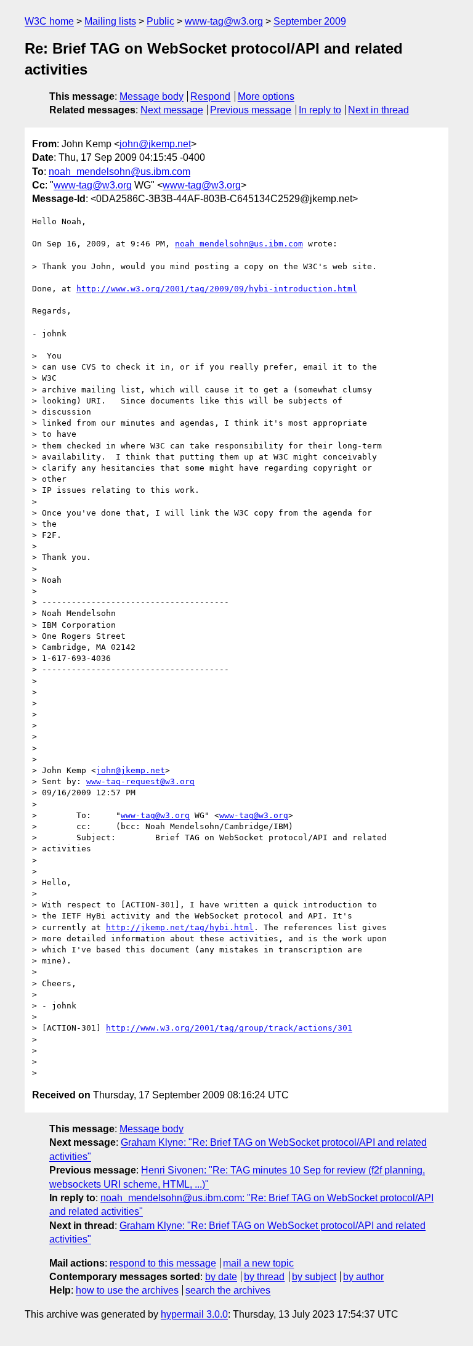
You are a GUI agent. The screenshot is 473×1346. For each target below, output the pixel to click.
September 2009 (309, 21)
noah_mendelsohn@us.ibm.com (119, 171)
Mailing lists (110, 21)
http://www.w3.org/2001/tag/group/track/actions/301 (229, 1027)
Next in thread (378, 110)
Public (160, 21)
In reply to (320, 110)
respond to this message (163, 1263)
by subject (314, 1276)
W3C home (49, 21)
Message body (151, 96)
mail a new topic (258, 1263)
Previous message (250, 110)
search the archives (227, 1290)
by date (221, 1276)
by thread (264, 1276)
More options (266, 96)
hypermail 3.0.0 (194, 1314)
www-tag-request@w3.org (140, 781)
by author (363, 1276)
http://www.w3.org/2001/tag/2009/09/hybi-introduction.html (216, 288)
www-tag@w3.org (224, 21)
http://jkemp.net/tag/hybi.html (180, 927)
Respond (210, 96)
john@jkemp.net (155, 144)
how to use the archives (127, 1290)
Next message (171, 110)
